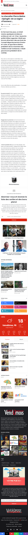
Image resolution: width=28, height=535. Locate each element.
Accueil (3, 10)
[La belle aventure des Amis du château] (5, 345)
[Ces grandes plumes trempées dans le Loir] (14, 453)
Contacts (20, 526)
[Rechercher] (26, 5)
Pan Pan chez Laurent (20, 386)
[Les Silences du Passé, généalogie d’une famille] (5, 357)
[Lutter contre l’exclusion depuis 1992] (5, 351)
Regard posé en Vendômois (17, 13)
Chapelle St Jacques (5, 462)
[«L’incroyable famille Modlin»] (5, 453)
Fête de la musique (5, 465)
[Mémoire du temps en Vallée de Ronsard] (23, 442)
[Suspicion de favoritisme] (21, 266)
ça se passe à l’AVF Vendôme (19, 400)
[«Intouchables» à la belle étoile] (5, 362)
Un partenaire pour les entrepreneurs (6, 290)
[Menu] (1, 5)
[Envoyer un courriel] (9, 24)
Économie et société (10, 10)
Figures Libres (18, 462)
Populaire (7, 339)
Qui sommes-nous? (10, 524)
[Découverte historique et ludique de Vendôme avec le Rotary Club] (21, 284)
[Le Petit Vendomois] (8, 5)
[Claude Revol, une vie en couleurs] (5, 437)
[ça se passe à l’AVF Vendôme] (21, 395)
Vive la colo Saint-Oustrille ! (16, 366)
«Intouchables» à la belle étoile (17, 361)
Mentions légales (18, 524)
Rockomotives (13, 465)
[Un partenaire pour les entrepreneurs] (7, 284)
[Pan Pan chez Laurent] (21, 381)
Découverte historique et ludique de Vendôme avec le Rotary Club (21, 290)
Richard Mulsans (6, 24)
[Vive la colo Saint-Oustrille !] (5, 368)
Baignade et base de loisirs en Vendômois (6, 387)
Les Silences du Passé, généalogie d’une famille (13, 1)
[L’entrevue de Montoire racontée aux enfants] (23, 448)
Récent (21, 339)
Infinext (16, 522)
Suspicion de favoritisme (20, 271)
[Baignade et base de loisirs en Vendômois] (7, 381)
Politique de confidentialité (11, 526)
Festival (12, 462)
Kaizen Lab (24, 520)
